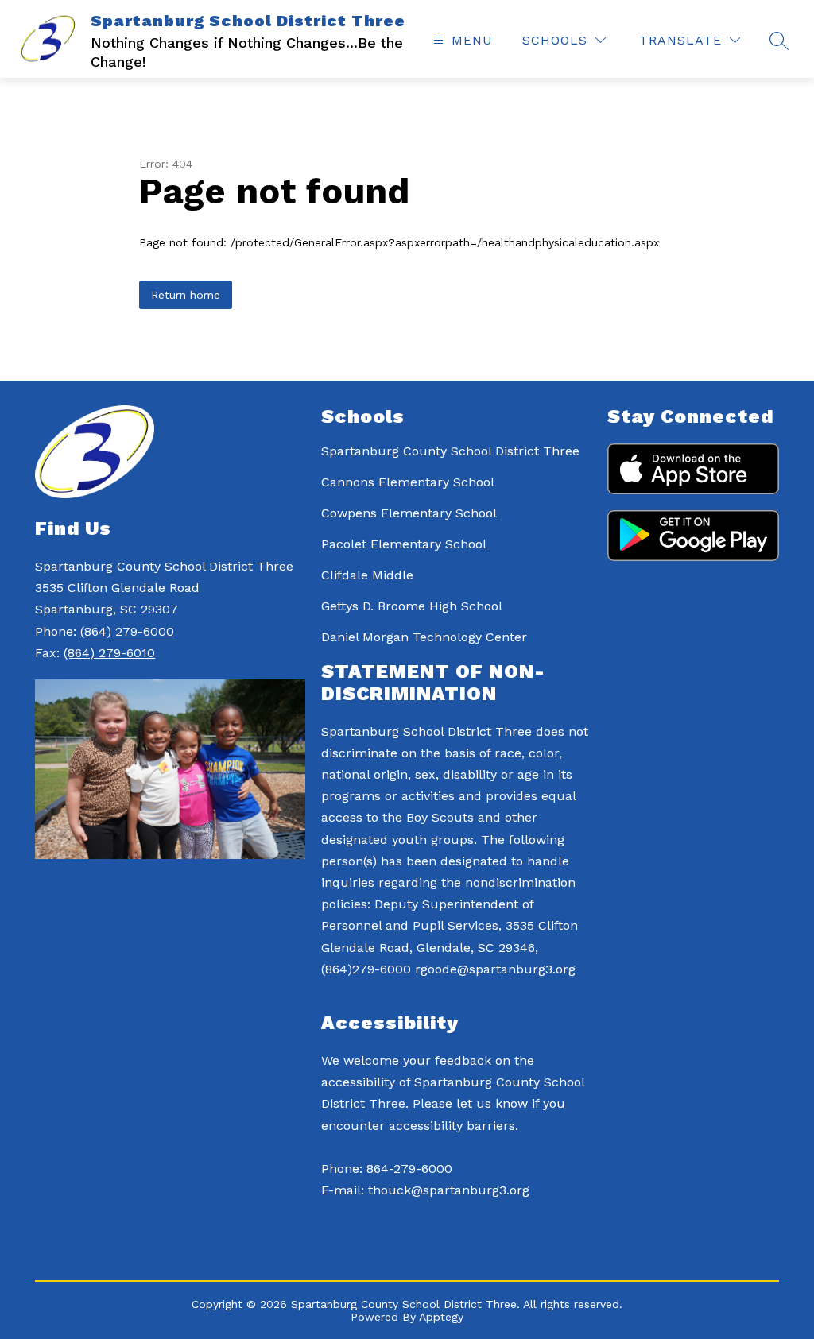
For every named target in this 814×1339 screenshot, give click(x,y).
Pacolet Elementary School (403, 543)
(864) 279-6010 (109, 652)
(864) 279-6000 (127, 631)
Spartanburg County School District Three (450, 451)
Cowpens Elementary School (409, 513)
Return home (185, 294)
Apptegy (441, 1316)
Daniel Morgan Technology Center (424, 636)
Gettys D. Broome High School (411, 605)
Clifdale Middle (367, 574)
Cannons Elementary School (407, 482)
